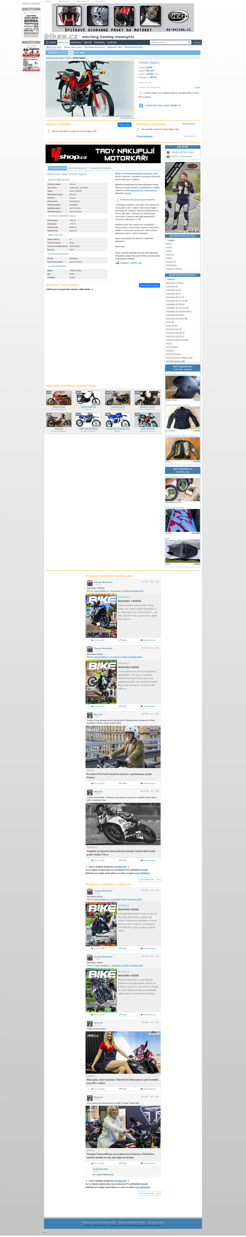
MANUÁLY (76, 42)
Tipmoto (127, 193)
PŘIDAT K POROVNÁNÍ (181, 156)
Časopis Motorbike (103, 582)
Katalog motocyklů (54, 58)
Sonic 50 (170, 322)
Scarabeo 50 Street (175, 315)
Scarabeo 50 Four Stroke (177, 308)
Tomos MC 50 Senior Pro (117, 428)
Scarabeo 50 (172, 286)
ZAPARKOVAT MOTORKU (182, 152)
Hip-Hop (170, 254)
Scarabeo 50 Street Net (177, 318)
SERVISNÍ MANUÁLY (77, 168)
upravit (197, 87)
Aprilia (171, 279)
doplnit (147, 97)
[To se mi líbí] (151, 582)
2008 (67, 58)
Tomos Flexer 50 (88, 407)
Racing (169, 258)
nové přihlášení (142, 873)
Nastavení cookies (155, 1222)
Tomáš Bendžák (100, 1169)
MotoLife (98, 714)
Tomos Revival (147, 428)
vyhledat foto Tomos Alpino (157, 105)
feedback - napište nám (131, 262)
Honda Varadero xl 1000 (175, 477)
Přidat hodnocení (188, 124)
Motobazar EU (136, 190)
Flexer (169, 251)
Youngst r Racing (174, 268)
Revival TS (171, 261)
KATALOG (63, 42)
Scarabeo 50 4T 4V (175, 297)
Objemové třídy (114, 47)
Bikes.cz (48, 1)
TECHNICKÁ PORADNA (100, 168)
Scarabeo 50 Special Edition (179, 311)
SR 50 (169, 343)
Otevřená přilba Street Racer (176, 374)
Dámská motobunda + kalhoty (177, 405)
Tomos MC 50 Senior (88, 428)
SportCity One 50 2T (175, 332)
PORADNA (99, 42)
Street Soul (171, 265)
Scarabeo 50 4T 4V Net (177, 300)
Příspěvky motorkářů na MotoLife (109, 576)
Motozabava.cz (82, 1)
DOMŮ (52, 42)
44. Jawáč (31, 45)
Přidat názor (124, 124)
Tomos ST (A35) (147, 407)
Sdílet (124, 640)
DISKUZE (112, 42)
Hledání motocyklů (134, 47)
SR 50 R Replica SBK (175, 361)
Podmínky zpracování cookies (131, 1222)
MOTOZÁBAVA (31, 3)
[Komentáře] (157, 582)
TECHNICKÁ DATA (57, 168)
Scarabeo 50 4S (173, 290)
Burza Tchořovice (31, 12)
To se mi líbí (99, 640)
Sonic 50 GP (171, 325)
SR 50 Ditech (172, 347)
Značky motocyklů (73, 47)
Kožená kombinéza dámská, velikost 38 (181, 436)
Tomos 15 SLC (58, 407)
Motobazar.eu (64, 1)
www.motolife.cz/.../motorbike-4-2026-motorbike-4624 (119, 965)
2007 (76, 52)
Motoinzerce (151, 190)
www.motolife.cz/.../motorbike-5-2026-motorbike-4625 (118, 899)
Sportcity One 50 (174, 329)
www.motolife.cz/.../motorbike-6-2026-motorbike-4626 (118, 657)
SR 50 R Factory (173, 354)
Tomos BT (58, 428)
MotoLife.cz (100, 1)
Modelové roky (54, 47)
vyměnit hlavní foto (126, 118)
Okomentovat (149, 640)
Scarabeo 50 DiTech (175, 304)
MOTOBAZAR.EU (182, 368)
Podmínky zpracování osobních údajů (99, 1222)
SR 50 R (170, 350)
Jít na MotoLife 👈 (149, 879)
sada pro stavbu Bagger (174, 508)
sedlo (167, 538)
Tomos (171, 240)
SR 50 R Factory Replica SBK (179, 357)
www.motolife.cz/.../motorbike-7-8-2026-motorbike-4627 (119, 591)
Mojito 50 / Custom (175, 283)
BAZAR (88, 42)
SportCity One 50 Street (177, 340)
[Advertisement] (103, 317)
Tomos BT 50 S (118, 407)
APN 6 (169, 244)
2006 (82, 52)
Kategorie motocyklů (95, 47)
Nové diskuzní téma (149, 285)
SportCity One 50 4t (175, 336)
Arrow (169, 247)
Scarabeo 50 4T (173, 293)
